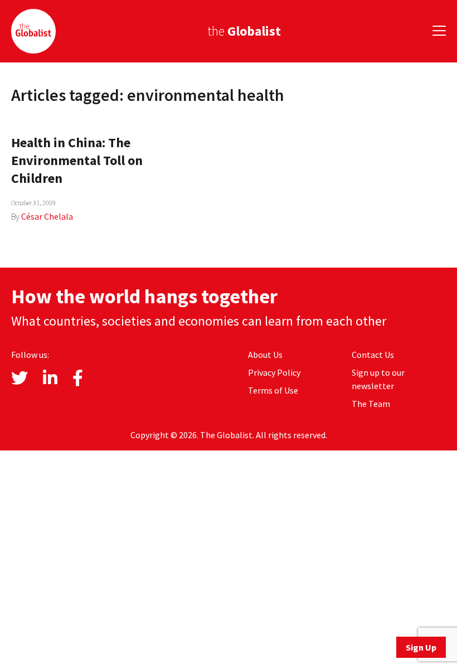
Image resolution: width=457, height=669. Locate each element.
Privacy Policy (274, 372)
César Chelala (47, 216)
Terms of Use (273, 390)
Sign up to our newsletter (378, 379)
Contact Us (373, 354)
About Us (265, 354)
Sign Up (421, 647)
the (244, 31)
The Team (371, 403)
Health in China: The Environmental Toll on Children (77, 160)
